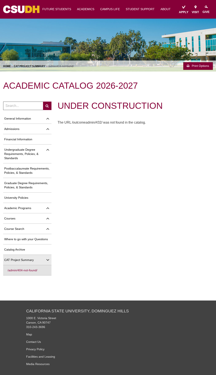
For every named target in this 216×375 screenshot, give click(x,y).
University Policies (16, 197)
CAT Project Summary (29, 66)
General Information (17, 118)
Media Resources (38, 364)
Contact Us (33, 341)
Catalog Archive (14, 249)
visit (195, 12)
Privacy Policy (35, 349)
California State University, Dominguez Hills (77, 311)
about (166, 9)
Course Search (14, 228)
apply (183, 12)
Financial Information (18, 139)
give (205, 12)
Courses (9, 218)
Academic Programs (17, 208)
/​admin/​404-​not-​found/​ (22, 270)
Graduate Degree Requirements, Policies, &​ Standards (26, 185)
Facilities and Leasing (40, 356)
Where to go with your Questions (26, 239)
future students (56, 9)
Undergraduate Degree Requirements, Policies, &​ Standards (21, 154)
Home (7, 66)
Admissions (11, 129)
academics (85, 9)
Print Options (200, 66)
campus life (110, 9)
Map (29, 334)
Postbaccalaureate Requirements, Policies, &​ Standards (27, 170)
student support (140, 9)
